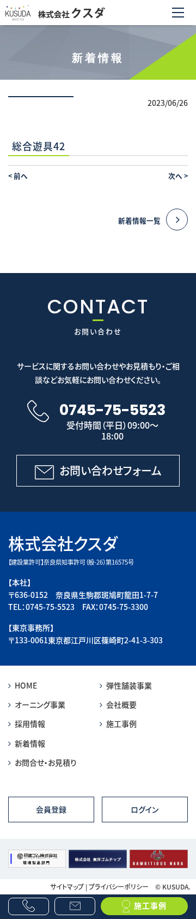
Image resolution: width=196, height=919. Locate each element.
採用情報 (30, 723)
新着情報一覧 (139, 220)
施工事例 (121, 723)
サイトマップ (67, 886)
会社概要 (121, 704)
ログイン (144, 809)
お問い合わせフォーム (110, 470)
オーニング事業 (40, 704)
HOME (26, 685)
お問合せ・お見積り (46, 762)
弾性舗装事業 (129, 685)
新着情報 (30, 743)
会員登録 (51, 809)
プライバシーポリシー (119, 886)
